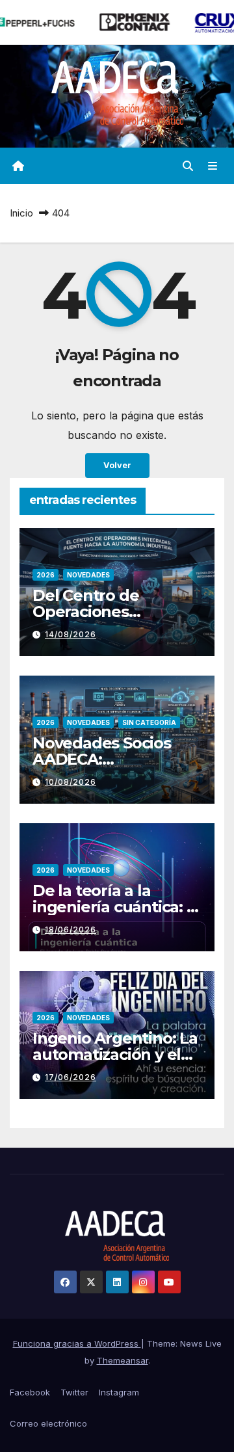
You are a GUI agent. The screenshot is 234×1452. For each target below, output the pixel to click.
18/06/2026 (70, 929)
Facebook (30, 1392)
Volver (117, 465)
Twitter (74, 1392)
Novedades (88, 575)
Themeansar (122, 1360)
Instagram (119, 1392)
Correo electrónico (48, 1423)
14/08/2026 (70, 634)
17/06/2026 (70, 1077)
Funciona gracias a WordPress (77, 1343)
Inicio (21, 213)
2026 (45, 575)
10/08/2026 (70, 782)
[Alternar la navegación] (213, 166)
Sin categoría (149, 722)
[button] (188, 165)
